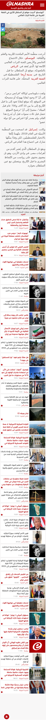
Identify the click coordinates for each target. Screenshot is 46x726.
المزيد (23, 214)
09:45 (18, 541)
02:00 (17, 416)
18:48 (20, 487)
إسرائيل (33, 129)
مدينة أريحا (26, 74)
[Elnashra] (20, 4)
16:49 (20, 459)
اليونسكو (30, 58)
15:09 (16, 514)
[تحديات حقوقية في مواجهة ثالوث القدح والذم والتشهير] (37, 264)
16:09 (16, 432)
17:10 (18, 405)
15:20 (15, 690)
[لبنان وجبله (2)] (37, 414)
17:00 (16, 282)
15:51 (20, 392)
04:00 (17, 267)
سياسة (26, 296)
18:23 (18, 310)
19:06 (16, 350)
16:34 (16, 337)
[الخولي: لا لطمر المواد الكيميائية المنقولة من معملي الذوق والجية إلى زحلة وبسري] (37, 469)
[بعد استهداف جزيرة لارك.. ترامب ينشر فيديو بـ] (37, 523)
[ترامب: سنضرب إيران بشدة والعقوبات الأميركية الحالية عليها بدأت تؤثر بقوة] (37, 632)
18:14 (16, 255)
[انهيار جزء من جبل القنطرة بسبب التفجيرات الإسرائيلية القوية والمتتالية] (37, 400)
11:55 (20, 650)
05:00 (17, 363)
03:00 (16, 582)
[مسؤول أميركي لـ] (37, 509)
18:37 (16, 323)
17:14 (20, 473)
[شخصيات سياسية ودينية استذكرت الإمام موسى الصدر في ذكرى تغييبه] (37, 291)
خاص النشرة (24, 267)
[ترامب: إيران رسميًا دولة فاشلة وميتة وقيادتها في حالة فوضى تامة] (37, 687)
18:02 (18, 501)
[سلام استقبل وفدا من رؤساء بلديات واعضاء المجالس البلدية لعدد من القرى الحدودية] (37, 455)
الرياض (14, 66)
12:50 (16, 528)
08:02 (16, 446)
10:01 (16, 241)
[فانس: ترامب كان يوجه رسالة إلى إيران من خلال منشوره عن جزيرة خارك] (37, 318)
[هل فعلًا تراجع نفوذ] (37, 359)
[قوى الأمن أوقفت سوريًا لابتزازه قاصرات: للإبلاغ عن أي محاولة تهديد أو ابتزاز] (37, 537)
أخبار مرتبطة (38, 175)
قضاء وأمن (24, 309)
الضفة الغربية (38, 78)
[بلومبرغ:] (37, 373)
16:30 (15, 637)
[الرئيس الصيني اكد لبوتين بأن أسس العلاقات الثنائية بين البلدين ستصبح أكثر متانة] (37, 250)
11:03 (15, 596)
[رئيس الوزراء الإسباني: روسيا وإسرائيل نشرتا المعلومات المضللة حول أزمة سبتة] (37, 591)
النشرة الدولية (39, 20)
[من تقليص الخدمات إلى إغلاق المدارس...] (37, 578)
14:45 (16, 228)
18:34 (16, 378)
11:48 (20, 296)
